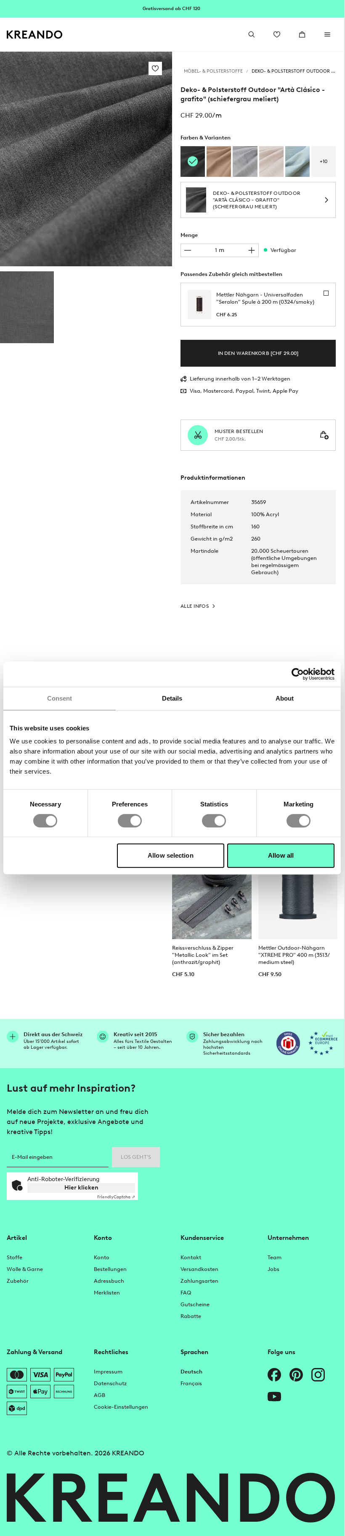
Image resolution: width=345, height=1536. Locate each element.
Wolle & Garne (25, 1269)
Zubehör (18, 1281)
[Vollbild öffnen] (86, 159)
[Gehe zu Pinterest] (296, 1374)
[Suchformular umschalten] (252, 34)
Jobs (273, 1269)
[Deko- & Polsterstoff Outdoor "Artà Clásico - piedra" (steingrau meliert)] (245, 161)
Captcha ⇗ (116, 1197)
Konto (101, 1257)
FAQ (185, 1292)
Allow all (281, 855)
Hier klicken (81, 1187)
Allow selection (171, 855)
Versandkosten (199, 1269)
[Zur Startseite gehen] (35, 34)
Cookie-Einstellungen (121, 1407)
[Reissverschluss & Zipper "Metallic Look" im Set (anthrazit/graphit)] (212, 890)
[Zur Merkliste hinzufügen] (155, 68)
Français (191, 1383)
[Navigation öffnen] (327, 34)
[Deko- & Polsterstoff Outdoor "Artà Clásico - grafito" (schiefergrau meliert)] (27, 307)
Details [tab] (172, 698)
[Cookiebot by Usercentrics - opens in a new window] (297, 674)
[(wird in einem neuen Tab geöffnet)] (288, 1043)
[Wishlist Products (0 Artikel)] (277, 34)
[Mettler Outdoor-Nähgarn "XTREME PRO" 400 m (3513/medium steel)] (298, 890)
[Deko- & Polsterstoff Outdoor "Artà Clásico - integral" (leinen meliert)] (219, 161)
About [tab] (285, 698)
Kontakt (190, 1257)
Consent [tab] (59, 698)
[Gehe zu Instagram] (318, 1374)
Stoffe (14, 1257)
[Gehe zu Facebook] (274, 1374)
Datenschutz (110, 1383)
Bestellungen (110, 1269)
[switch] (130, 820)
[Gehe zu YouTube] (274, 1396)
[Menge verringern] (187, 250)
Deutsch (191, 1371)
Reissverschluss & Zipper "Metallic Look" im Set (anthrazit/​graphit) (203, 955)
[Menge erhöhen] (251, 250)
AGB (99, 1395)
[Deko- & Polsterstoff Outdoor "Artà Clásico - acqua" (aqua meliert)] (297, 161)
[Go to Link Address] (172, 8)
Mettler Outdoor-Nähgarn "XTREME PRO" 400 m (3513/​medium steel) (294, 955)
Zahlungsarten (199, 1281)
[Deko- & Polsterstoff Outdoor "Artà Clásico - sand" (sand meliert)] (271, 161)
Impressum (108, 1371)
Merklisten (107, 1292)
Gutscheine (195, 1304)
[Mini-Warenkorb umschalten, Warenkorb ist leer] (302, 34)
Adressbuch (109, 1281)
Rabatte (190, 1316)
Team (274, 1257)
